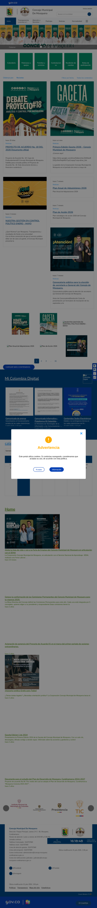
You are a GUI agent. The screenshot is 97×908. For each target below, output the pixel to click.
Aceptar (39, 469)
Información (56, 469)
